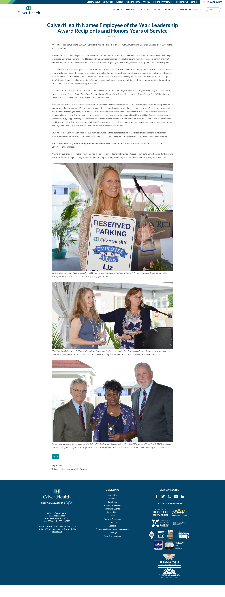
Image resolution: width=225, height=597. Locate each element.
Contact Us (112, 522)
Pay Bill (146, 2)
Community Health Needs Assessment (112, 529)
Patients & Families (163, 9)
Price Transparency (112, 536)
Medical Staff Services (163, 2)
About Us (117, 9)
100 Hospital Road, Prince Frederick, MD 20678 (57, 517)
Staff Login (112, 532)
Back (55, 456)
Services (130, 9)
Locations (144, 9)
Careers (119, 2)
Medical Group (93, 2)
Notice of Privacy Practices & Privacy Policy (57, 526)
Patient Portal (133, 2)
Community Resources (189, 9)
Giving (194, 2)
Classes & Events (112, 509)
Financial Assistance (112, 519)
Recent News (182, 2)
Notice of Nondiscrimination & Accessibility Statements (57, 530)
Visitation (108, 2)
